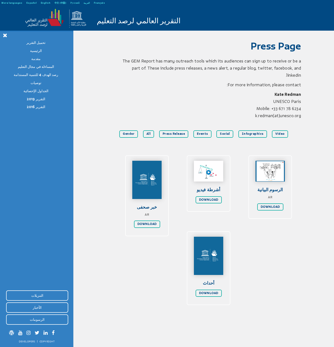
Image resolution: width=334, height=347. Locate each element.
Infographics (253, 134)
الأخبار (37, 308)
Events (202, 134)
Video (280, 134)
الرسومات (37, 320)
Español (31, 2)
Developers (27, 341)
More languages (11, 2)
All (148, 134)
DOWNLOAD (147, 224)
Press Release (174, 134)
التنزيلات (37, 295)
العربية (87, 2)
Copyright (47, 341)
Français (99, 2)
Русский (75, 2)
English (46, 2)
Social (225, 134)
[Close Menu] (5, 35)
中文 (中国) (61, 2)
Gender (128, 134)
